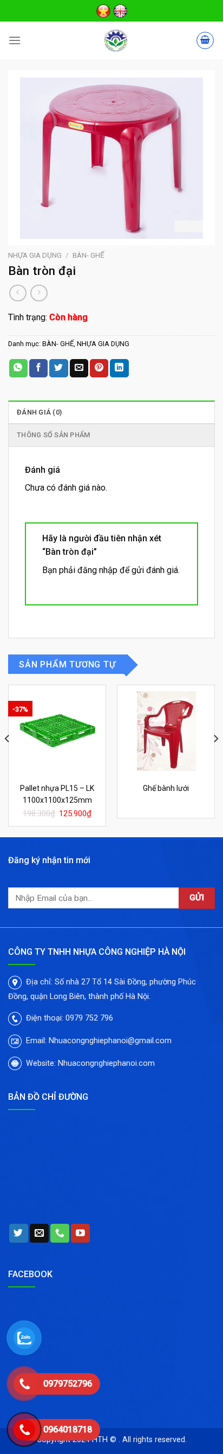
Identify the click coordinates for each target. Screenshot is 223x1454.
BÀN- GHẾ (88, 255)
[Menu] (14, 40)
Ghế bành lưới (166, 788)
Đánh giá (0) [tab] (39, 412)
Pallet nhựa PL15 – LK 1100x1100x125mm (57, 794)
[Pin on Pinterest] (99, 368)
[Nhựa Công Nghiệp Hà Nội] (115, 40)
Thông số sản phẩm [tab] (53, 435)
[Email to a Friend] (79, 368)
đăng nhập (97, 570)
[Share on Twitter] (58, 368)
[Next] (215, 760)
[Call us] (59, 1233)
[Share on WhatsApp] (18, 368)
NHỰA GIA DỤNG (35, 255)
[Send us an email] (39, 1233)
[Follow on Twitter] (18, 1233)
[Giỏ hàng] (205, 40)
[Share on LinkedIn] (119, 368)
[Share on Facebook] (38, 368)
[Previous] (7, 760)
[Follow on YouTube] (80, 1233)
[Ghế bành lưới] (165, 730)
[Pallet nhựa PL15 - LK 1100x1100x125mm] (57, 730)
